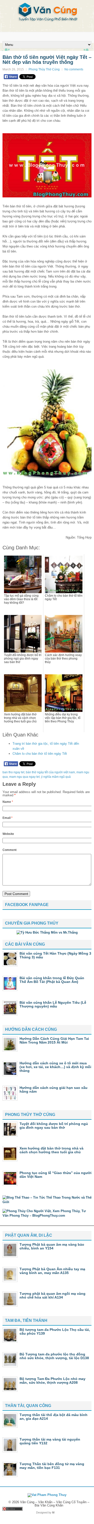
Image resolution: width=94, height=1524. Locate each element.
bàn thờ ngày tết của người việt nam (50, 772)
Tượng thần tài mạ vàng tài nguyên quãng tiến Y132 (50, 1441)
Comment (10, 850)
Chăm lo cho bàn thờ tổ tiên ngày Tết (40, 753)
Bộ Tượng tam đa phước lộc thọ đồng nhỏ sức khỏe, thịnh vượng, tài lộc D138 (54, 1356)
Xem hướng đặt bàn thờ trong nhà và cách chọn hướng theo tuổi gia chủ (51, 1150)
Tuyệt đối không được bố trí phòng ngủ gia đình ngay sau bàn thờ (54, 1125)
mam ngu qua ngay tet (24, 777)
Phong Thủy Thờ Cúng (44, 69)
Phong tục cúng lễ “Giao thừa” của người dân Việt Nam (55, 1175)
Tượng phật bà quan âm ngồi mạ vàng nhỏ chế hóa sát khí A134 (52, 1295)
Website (8, 834)
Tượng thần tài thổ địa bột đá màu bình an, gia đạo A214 (53, 1417)
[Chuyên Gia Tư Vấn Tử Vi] (47, 932)
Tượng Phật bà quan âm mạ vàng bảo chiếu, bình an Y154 (52, 1246)
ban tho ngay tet (13, 772)
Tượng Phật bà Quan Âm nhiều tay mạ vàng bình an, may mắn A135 (52, 1271)
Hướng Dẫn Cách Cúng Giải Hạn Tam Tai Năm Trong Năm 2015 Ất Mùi (54, 1040)
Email (8, 818)
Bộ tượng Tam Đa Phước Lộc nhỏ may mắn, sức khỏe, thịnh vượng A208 (52, 1380)
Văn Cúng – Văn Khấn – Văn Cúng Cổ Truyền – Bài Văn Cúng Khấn (54, 1503)
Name (8, 802)
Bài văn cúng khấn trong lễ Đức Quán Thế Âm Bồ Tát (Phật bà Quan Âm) (52, 980)
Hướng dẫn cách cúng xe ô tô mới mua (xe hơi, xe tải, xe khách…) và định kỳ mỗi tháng (55, 1067)
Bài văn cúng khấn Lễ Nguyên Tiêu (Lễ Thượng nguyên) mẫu (53, 1004)
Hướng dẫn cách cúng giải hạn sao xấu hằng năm (53, 1089)
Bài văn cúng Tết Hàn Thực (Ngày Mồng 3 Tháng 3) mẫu (55, 955)
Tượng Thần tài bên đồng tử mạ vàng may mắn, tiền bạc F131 (52, 1466)
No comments (73, 69)
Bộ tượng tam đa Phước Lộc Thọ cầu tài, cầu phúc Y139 (55, 1331)
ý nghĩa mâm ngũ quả (56, 777)
